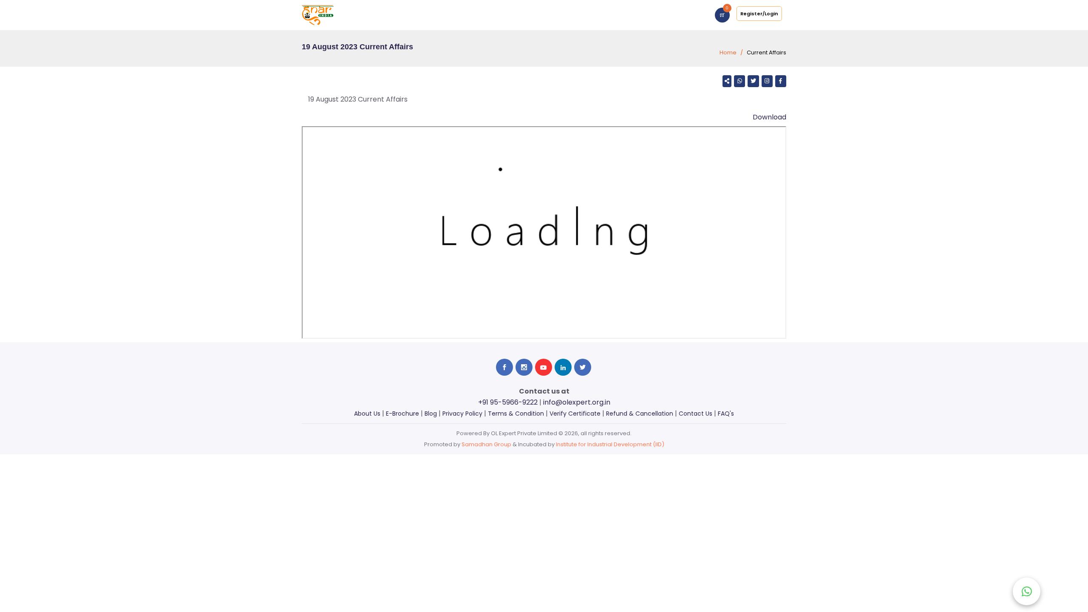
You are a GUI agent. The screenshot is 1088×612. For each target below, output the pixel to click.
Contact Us (695, 413)
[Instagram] (767, 81)
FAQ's (726, 413)
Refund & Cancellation (639, 413)
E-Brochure (402, 413)
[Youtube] (543, 367)
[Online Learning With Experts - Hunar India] (318, 15)
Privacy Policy (462, 413)
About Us (367, 413)
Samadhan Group (486, 444)
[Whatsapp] (739, 81)
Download (769, 117)
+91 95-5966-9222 (508, 402)
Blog (431, 413)
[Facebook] (780, 81)
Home (728, 52)
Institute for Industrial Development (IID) (610, 444)
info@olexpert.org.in (576, 402)
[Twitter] (753, 81)
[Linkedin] (563, 367)
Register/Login (759, 13)
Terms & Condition (516, 413)
